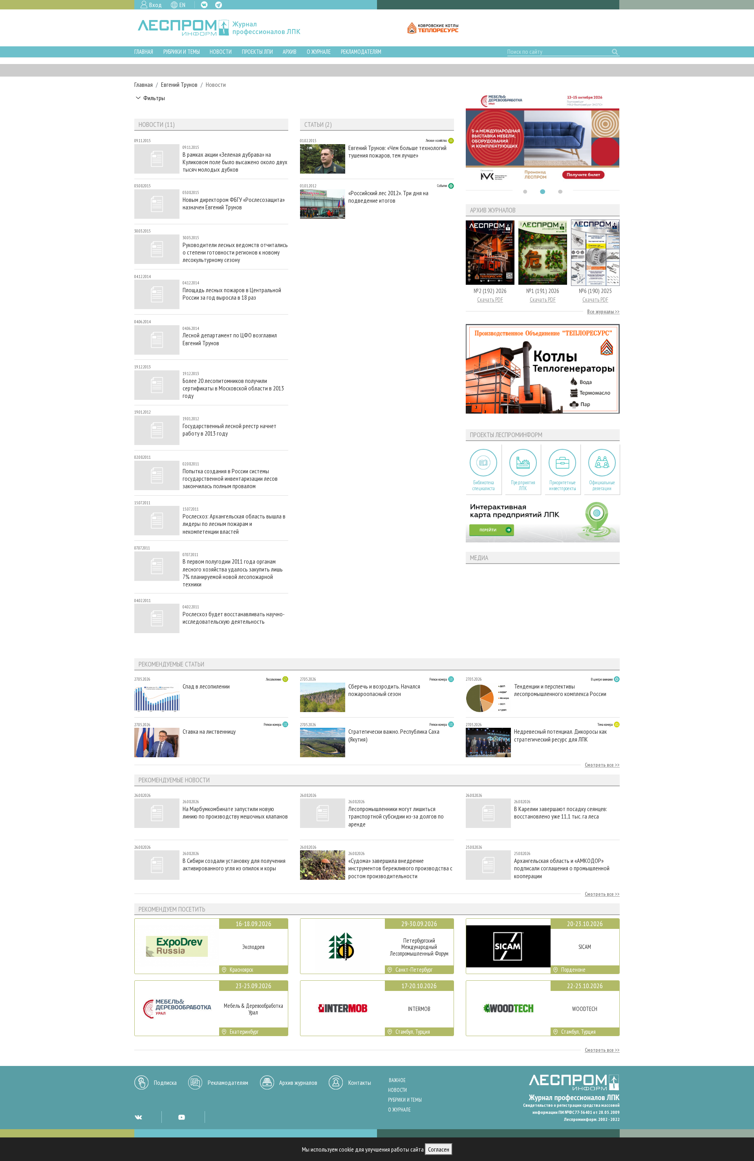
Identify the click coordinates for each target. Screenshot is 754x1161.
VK (204, 4)
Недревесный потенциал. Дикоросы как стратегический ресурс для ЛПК (560, 735)
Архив (289, 51)
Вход (155, 5)
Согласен (438, 1149)
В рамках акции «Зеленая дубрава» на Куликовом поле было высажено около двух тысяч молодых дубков (235, 162)
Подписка (165, 1082)
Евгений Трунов (179, 84)
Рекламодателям (361, 51)
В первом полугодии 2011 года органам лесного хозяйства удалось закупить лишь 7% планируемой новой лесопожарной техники (233, 573)
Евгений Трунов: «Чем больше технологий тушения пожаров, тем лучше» (397, 151)
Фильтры (154, 98)
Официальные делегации (602, 485)
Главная (143, 51)
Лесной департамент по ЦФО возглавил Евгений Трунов (230, 338)
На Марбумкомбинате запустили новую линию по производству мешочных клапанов (235, 812)
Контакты (359, 1082)
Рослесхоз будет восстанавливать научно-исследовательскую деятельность (234, 617)
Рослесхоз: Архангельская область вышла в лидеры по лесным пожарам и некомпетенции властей (234, 524)
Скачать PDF (490, 299)
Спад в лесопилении (206, 686)
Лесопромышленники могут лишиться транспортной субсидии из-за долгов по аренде (396, 816)
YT (181, 1117)
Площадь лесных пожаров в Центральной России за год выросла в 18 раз (232, 293)
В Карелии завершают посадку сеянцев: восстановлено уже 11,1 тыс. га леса (560, 812)
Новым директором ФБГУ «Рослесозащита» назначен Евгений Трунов (234, 203)
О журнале (319, 51)
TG (218, 5)
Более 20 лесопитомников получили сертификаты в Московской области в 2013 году (233, 388)
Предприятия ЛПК (523, 485)
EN (182, 5)
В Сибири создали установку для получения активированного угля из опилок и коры (234, 864)
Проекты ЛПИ (257, 51)
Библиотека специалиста (483, 485)
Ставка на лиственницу (209, 731)
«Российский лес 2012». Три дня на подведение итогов (388, 196)
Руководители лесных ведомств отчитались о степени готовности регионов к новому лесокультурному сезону (235, 252)
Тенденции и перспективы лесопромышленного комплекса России (560, 690)
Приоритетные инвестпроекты (562, 485)
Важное (397, 1080)
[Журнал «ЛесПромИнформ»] (225, 27)
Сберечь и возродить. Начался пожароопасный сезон (384, 690)
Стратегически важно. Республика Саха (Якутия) (393, 735)
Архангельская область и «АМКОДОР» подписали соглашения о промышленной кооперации (561, 868)
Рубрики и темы (181, 51)
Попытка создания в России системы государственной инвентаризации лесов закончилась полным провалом (230, 478)
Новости (221, 51)
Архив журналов (298, 1082)
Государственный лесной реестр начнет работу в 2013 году (229, 429)
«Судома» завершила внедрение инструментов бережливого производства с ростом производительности (400, 868)
